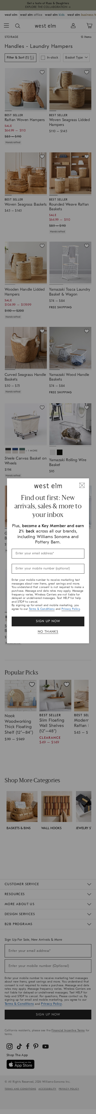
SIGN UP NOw (48, 621)
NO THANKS (48, 632)
